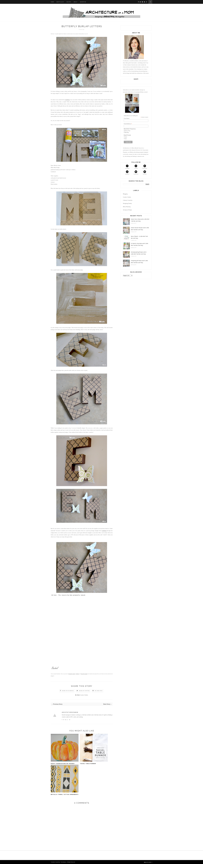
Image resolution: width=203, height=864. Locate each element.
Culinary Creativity (127, 200)
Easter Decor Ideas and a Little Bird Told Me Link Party (140, 220)
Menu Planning (127, 206)
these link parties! (84, 673)
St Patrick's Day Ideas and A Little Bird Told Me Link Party (139, 244)
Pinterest (127, 174)
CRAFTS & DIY (60, 1)
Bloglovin (136, 174)
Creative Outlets (84, 695)
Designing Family (127, 203)
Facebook (127, 168)
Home (52, 1)
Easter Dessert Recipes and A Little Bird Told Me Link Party (140, 228)
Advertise (83, 1)
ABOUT (75, 1)
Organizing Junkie (71, 673)
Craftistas (67, 99)
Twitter (136, 168)
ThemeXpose (63, 862)
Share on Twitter (84, 690)
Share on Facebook (68, 690)
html (126, 137)
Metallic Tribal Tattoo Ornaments (64, 794)
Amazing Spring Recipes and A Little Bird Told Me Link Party (138, 253)
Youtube (145, 174)
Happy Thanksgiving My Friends (63, 763)
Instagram (144, 168)
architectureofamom (70, 712)
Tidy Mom (77, 673)
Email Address (128, 124)
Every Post (127, 130)
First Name (126, 118)
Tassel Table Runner (88, 763)
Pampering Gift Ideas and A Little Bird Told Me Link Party (139, 261)
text (126, 138)
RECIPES (69, 1)
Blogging (125, 194)
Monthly (127, 132)
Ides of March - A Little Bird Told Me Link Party (139, 237)
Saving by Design (127, 209)
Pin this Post (99, 690)
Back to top (147, 862)
